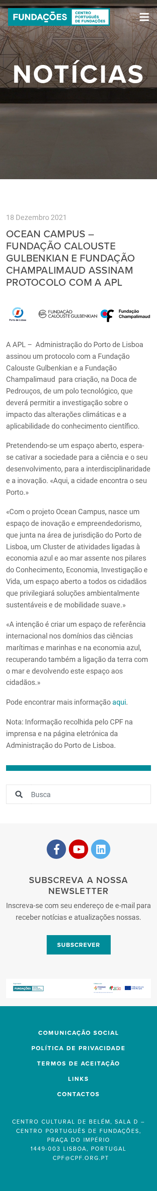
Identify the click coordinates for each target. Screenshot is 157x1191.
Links (78, 1078)
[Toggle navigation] (144, 17)
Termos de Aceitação (78, 1063)
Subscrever (78, 944)
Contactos (78, 1094)
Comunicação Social (78, 1032)
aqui (119, 702)
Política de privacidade (78, 1048)
